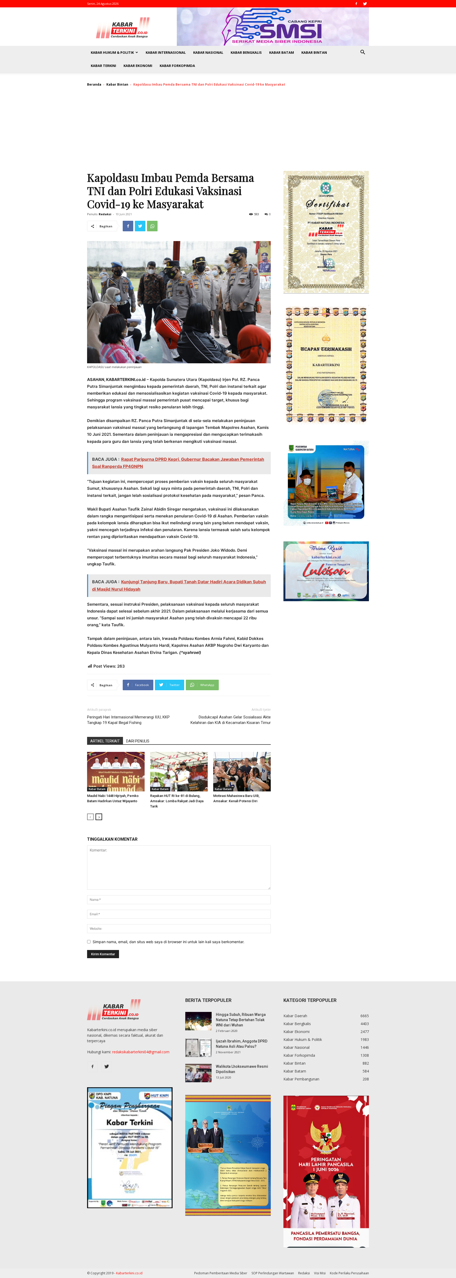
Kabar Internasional (166, 52)
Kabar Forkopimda (177, 65)
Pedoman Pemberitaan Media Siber (220, 1273)
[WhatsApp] (152, 226)
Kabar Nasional (208, 52)
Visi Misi (320, 1273)
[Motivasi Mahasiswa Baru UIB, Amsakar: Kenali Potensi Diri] (242, 771)
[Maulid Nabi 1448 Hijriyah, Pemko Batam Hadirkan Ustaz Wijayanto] (116, 771)
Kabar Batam (281, 52)
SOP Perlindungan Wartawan (272, 1273)
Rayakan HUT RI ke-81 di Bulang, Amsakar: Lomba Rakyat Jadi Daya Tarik (176, 801)
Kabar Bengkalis (246, 52)
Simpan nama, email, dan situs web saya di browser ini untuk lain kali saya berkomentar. (168, 941)
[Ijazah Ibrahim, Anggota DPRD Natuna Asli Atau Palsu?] (198, 1048)
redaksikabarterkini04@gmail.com (140, 1051)
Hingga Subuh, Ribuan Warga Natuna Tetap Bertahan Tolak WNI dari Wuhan (241, 1019)
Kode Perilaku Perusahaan (349, 1273)
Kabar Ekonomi (138, 65)
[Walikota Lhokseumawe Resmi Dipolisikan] (198, 1073)
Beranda (94, 84)
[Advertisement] (228, 131)
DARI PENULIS (137, 741)
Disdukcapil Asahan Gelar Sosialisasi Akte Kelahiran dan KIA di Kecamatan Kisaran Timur (231, 720)
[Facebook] (356, 3)
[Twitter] (365, 3)
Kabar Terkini (103, 65)
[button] (362, 52)
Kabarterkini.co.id (129, 1273)
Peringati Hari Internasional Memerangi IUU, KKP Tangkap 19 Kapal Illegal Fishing (128, 720)
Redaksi (105, 214)
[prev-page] (90, 817)
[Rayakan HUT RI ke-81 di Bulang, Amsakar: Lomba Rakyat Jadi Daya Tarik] (179, 771)
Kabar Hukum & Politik (112, 52)
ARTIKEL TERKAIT (105, 741)
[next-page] (99, 817)
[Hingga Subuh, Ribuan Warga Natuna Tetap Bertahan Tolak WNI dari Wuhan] (198, 1021)
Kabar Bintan (314, 52)
